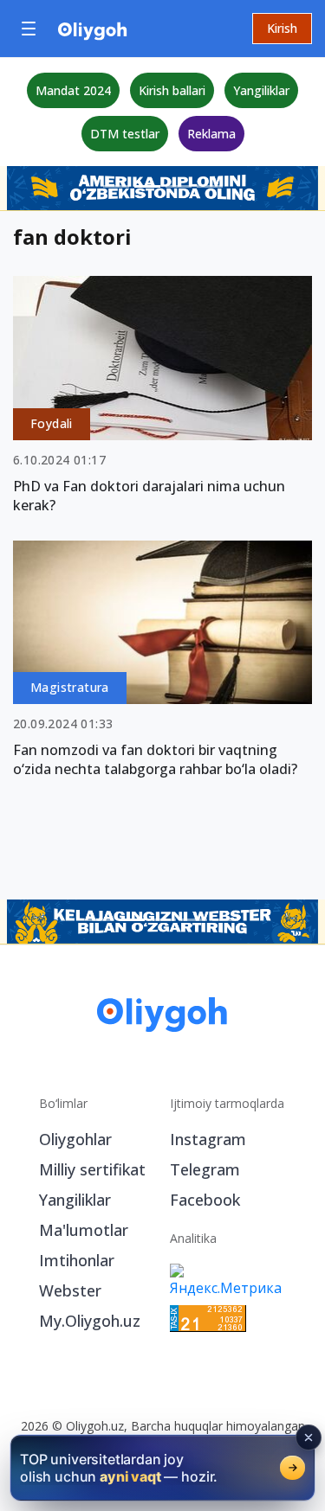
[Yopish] (309, 1437)
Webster (70, 1290)
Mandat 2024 (73, 90)
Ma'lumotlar (83, 1230)
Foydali (51, 423)
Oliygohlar (75, 1139)
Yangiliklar (261, 90)
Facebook (205, 1199)
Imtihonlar (76, 1260)
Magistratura (69, 687)
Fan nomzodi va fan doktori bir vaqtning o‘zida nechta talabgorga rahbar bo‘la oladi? (155, 759)
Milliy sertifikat (92, 1169)
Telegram (205, 1169)
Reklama (211, 133)
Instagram (208, 1139)
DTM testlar (124, 133)
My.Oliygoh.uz (89, 1320)
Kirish (282, 28)
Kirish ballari (172, 90)
